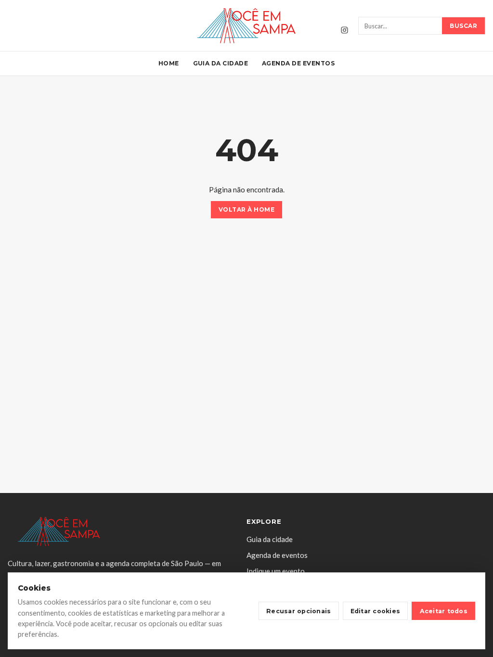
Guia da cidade (220, 63)
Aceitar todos (443, 611)
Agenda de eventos (298, 63)
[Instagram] (344, 30)
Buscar (463, 25)
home (168, 63)
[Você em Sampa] (246, 25)
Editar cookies (375, 611)
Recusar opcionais (298, 611)
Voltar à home (246, 210)
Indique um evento (275, 571)
